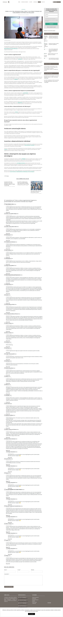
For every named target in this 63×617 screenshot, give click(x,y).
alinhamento (20, 102)
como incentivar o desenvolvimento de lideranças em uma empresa (22, 171)
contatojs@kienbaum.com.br (22, 606)
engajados (16, 79)
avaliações (23, 158)
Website (32, 569)
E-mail (19, 569)
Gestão (33, 601)
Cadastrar (51, 23)
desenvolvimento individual (29, 145)
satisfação (20, 59)
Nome (5, 569)
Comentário (6, 574)
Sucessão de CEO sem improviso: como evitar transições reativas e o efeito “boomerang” (9, 183)
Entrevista (34, 598)
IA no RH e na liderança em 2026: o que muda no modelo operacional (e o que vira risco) (23, 183)
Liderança (23, 9)
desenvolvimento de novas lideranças (11, 48)
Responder (8, 212)
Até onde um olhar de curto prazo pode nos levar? (36, 192)
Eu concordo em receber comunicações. (51, 18)
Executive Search (35, 599)
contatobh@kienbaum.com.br (23, 604)
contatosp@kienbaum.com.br (23, 598)
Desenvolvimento (35, 597)
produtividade (25, 92)
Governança (34, 602)
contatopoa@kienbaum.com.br (23, 601)
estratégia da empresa (21, 163)
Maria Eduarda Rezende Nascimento (13, 275)
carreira (5, 149)
